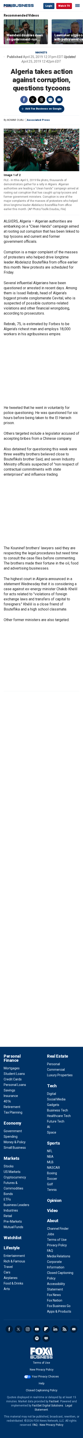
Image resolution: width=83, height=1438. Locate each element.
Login (48, 5)
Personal (53, 1064)
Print (50, 99)
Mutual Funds (13, 1227)
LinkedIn (55, 1329)
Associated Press (38, 120)
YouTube (37, 1329)
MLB (50, 1162)
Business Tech (57, 1110)
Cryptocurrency (15, 1177)
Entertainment (14, 1256)
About (52, 1220)
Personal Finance (12, 1058)
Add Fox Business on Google (43, 108)
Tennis (52, 1190)
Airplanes (11, 1278)
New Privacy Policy (41, 1369)
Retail (8, 1216)
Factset (54, 1401)
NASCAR (53, 1167)
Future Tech (55, 1121)
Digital (51, 1094)
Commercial (56, 1069)
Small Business (15, 1147)
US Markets (12, 1172)
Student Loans (14, 1074)
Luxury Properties (60, 1075)
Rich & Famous (14, 1261)
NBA (50, 1156)
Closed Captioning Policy (41, 1390)
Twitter (32, 99)
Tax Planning (13, 1112)
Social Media (56, 1099)
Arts (7, 1289)
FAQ (50, 1251)
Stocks (9, 1166)
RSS (64, 1329)
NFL (49, 1151)
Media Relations (58, 1256)
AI (48, 1127)
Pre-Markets (13, 1221)
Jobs (50, 1234)
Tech (51, 1085)
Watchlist (12, 1237)
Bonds (8, 1194)
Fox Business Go (59, 1306)
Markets (41, 52)
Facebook (24, 99)
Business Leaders (16, 1205)
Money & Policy (15, 1142)
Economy (12, 1123)
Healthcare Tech (59, 1116)
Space (51, 1132)
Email (59, 99)
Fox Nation (54, 1300)
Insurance (11, 1096)
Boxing (52, 1173)
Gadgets (53, 1105)
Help (41, 1383)
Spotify (37, 1338)
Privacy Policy (57, 1245)
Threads (41, 99)
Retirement (12, 1107)
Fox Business (19, 5)
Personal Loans (15, 1085)
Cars (7, 1272)
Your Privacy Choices (45, 1376)
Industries (11, 1210)
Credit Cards (13, 1079)
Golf (50, 1184)
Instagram (27, 1329)
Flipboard (46, 1329)
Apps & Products (59, 1311)
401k (7, 1101)
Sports (53, 1143)
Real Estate (57, 1056)
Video (52, 1210)
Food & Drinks (13, 1283)
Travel (8, 1267)
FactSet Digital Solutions (47, 1405)
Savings (9, 1090)
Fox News (54, 1295)
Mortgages (12, 1068)
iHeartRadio (46, 1338)
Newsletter (73, 1329)
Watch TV (64, 5)
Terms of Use (57, 1239)
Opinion (54, 1200)
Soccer (52, 1178)
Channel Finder (58, 1228)
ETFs (7, 1199)
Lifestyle (12, 1247)
